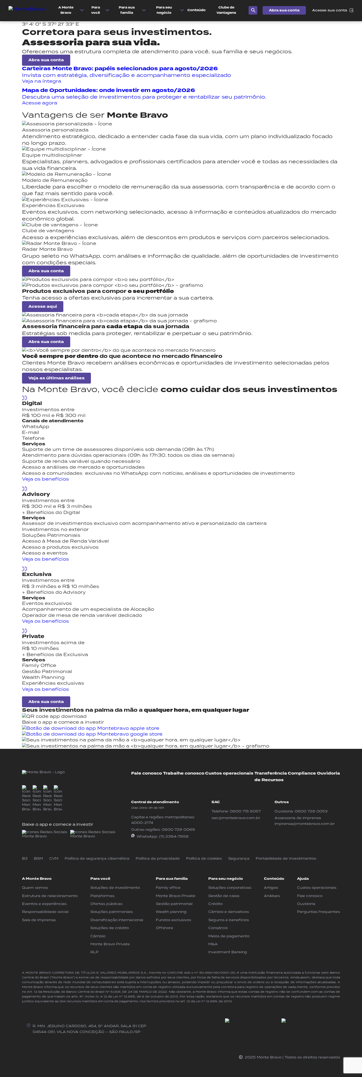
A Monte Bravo (37, 878)
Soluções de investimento (115, 887)
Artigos (271, 887)
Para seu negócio (225, 878)
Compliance (302, 773)
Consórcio (218, 928)
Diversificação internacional (116, 920)
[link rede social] (26, 798)
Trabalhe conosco (183, 773)
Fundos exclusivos (173, 920)
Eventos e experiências (44, 904)
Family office (168, 887)
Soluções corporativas (229, 887)
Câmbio (97, 936)
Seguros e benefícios (228, 920)
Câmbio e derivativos (228, 911)
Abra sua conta (284, 10)
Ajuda (303, 878)
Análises (272, 896)
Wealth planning (171, 911)
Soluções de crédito (109, 928)
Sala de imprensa (39, 920)
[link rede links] (45, 834)
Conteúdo (274, 878)
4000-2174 (142, 822)
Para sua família (172, 878)
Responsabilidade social (45, 911)
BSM (38, 858)
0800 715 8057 (245, 811)
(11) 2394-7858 (174, 836)
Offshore (164, 928)
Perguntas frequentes (318, 911)
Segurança (238, 858)
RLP (94, 952)
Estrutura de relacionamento (50, 896)
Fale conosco (146, 773)
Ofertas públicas (106, 904)
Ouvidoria (328, 773)
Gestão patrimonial (174, 904)
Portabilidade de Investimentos (286, 858)
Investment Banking (227, 952)
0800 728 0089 (178, 829)
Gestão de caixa (223, 896)
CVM (53, 858)
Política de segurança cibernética (97, 858)
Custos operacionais (229, 773)
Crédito (215, 904)
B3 (25, 858)
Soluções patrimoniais (111, 911)
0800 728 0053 (311, 811)
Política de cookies (204, 858)
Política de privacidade (158, 858)
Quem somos (35, 887)
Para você (100, 878)
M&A (213, 944)
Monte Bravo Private (110, 944)
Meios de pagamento (228, 936)
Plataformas (102, 896)
